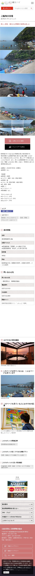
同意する (6, 572)
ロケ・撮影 (11, 555)
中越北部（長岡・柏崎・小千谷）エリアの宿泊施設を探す (15, 466)
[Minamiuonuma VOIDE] (17, 496)
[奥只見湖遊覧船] (17, 484)
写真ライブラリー (13, 546)
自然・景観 (23, 218)
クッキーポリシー (26, 567)
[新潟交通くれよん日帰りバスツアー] (17, 490)
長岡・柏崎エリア (7, 211)
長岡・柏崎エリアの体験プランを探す (12, 455)
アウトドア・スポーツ (8, 220)
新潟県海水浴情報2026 (8, 444)
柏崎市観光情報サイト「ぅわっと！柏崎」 (15, 303)
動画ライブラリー (13, 551)
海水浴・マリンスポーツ (8, 218)
